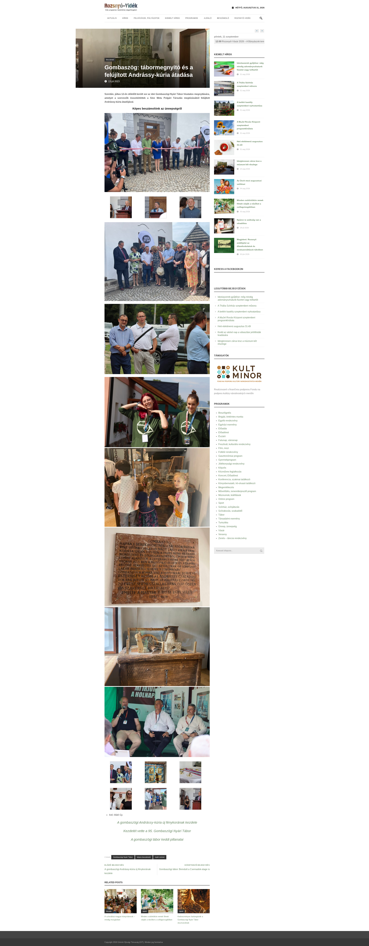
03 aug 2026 (245, 212)
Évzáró (222, 436)
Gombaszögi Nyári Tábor (123, 857)
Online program (226, 499)
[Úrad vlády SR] (239, 373)
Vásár (221, 530)
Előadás (222, 428)
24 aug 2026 (245, 169)
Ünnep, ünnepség (227, 526)
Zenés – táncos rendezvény (232, 538)
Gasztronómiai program (230, 456)
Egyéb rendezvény (228, 420)
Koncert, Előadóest (228, 475)
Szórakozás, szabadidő (230, 511)
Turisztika (223, 522)
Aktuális (112, 18)
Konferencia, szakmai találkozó (234, 479)
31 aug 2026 (245, 74)
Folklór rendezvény (228, 452)
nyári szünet (159, 857)
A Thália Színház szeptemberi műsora (237, 305)
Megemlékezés (226, 487)
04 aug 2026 (245, 189)
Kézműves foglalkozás (229, 471)
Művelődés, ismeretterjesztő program (237, 491)
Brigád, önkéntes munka (230, 416)
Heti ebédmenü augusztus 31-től (234, 326)
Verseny (222, 534)
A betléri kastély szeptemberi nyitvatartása (239, 311)
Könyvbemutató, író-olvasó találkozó (236, 483)
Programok (191, 18)
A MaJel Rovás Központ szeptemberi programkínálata (248, 125)
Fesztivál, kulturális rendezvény (234, 444)
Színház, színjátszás (228, 507)
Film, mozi (223, 448)
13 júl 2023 (114, 81)
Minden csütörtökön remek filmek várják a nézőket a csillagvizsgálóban (250, 203)
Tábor (221, 515)
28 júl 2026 (244, 228)
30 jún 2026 (244, 254)
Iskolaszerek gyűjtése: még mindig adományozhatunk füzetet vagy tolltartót (250, 66)
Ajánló (208, 18)
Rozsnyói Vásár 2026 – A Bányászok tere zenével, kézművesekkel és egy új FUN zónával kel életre (239, 41)
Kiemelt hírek (172, 18)
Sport (221, 503)
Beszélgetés (224, 413)
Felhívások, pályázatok (147, 18)
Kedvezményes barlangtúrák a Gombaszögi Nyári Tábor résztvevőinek (190, 919)
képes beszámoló (144, 857)
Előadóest (223, 432)
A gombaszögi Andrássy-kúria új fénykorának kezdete (157, 822)
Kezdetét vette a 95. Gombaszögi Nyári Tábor (157, 831)
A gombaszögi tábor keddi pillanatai (157, 839)
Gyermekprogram (227, 460)
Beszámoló (223, 18)
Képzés (222, 468)
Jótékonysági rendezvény (231, 463)
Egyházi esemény (227, 424)
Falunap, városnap (228, 440)
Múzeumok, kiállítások (229, 495)
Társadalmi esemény (229, 518)
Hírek (125, 18)
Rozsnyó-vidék (243, 18)
